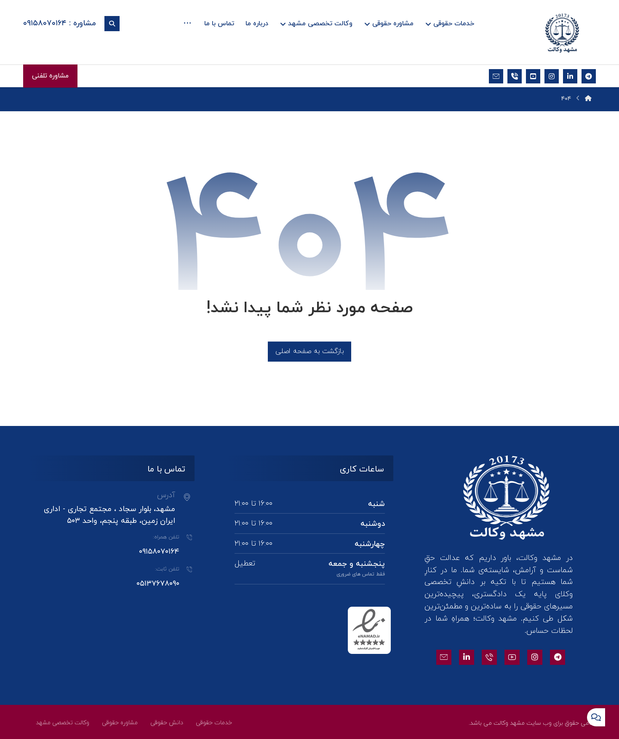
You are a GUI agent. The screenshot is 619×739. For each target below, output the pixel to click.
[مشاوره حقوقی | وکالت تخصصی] (562, 33)
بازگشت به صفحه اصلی (309, 351)
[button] (187, 24)
